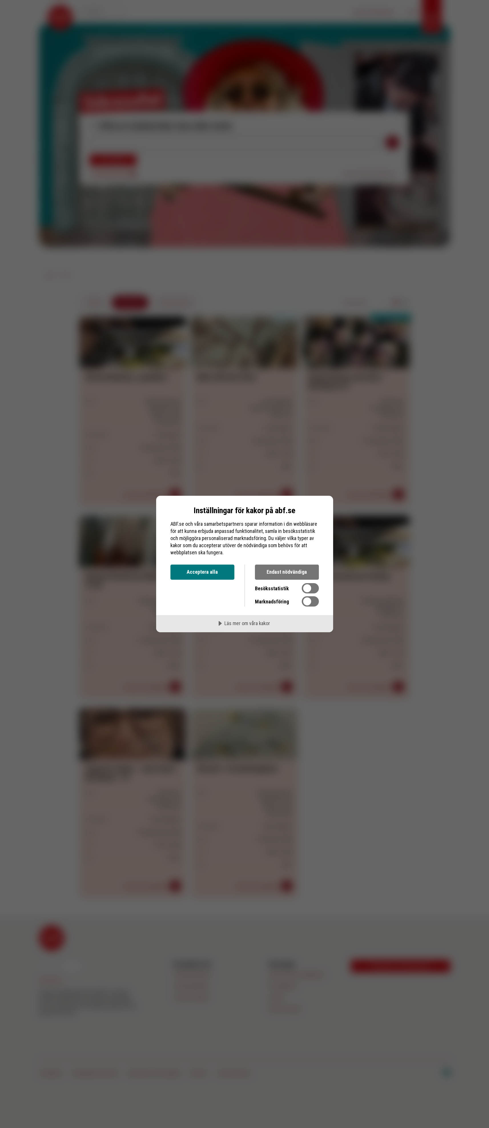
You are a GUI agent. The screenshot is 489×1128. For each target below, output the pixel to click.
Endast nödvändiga (287, 572)
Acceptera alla (202, 572)
